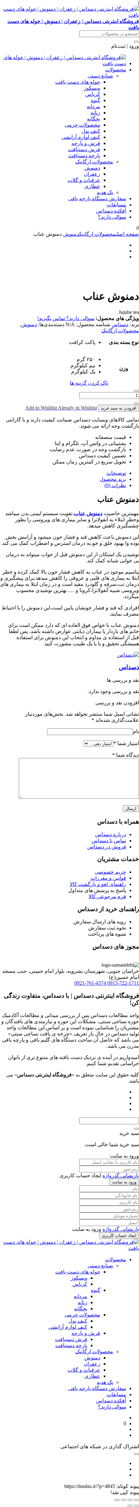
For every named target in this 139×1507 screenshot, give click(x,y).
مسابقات (116, 204)
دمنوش (92, 168)
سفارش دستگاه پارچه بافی (97, 198)
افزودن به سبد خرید (118, 408)
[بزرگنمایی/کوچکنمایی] (136, 1500)
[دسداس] (128, 655)
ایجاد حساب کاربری (119, 1235)
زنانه (95, 112)
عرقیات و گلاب (84, 180)
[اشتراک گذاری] (123, 1500)
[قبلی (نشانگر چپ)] (136, 1506)
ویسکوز (92, 88)
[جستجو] (136, 42)
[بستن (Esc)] (117, 1500)
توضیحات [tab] (116, 473)
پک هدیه (105, 192)
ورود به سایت (124, 1182)
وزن (123, 368)
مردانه (93, 106)
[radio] (82, 342)
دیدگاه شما (125, 755)
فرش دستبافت (84, 149)
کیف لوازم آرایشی (80, 137)
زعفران (92, 174)
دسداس (120, 324)
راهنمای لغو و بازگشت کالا (98, 884)
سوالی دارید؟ (112, 217)
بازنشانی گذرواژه (120, 1175)
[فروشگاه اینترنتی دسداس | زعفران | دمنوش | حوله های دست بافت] (63, 63)
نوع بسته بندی (124, 342)
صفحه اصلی (127, 234)
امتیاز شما (126, 743)
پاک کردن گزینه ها (89, 383)
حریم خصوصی (110, 872)
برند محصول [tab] (113, 479)
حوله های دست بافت (77, 82)
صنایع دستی (100, 75)
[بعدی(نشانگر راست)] (130, 1506)
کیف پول (90, 131)
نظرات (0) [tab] (115, 485)
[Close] (136, 1129)
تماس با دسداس (108, 840)
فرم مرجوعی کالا (107, 896)
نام (136, 731)
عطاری (92, 186)
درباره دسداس (110, 834)
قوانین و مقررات (108, 878)
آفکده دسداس (111, 210)
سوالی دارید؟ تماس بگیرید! (65, 318)
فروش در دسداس (106, 846)
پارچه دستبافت (84, 155)
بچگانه (93, 118)
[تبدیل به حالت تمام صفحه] (130, 1500)
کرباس (92, 94)
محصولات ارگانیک (94, 161)
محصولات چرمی (82, 125)
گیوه (95, 100)
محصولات (115, 69)
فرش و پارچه (85, 143)
